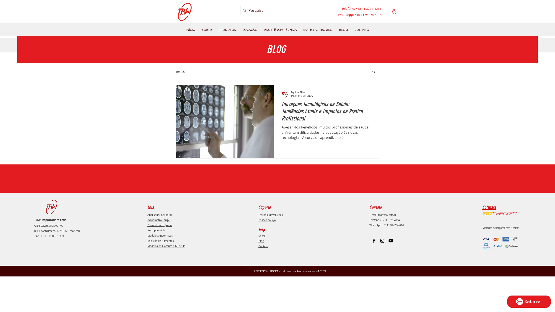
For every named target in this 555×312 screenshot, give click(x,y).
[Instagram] (382, 241)
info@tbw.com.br (386, 214)
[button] (394, 11)
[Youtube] (390, 241)
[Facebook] (374, 241)
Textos (180, 72)
